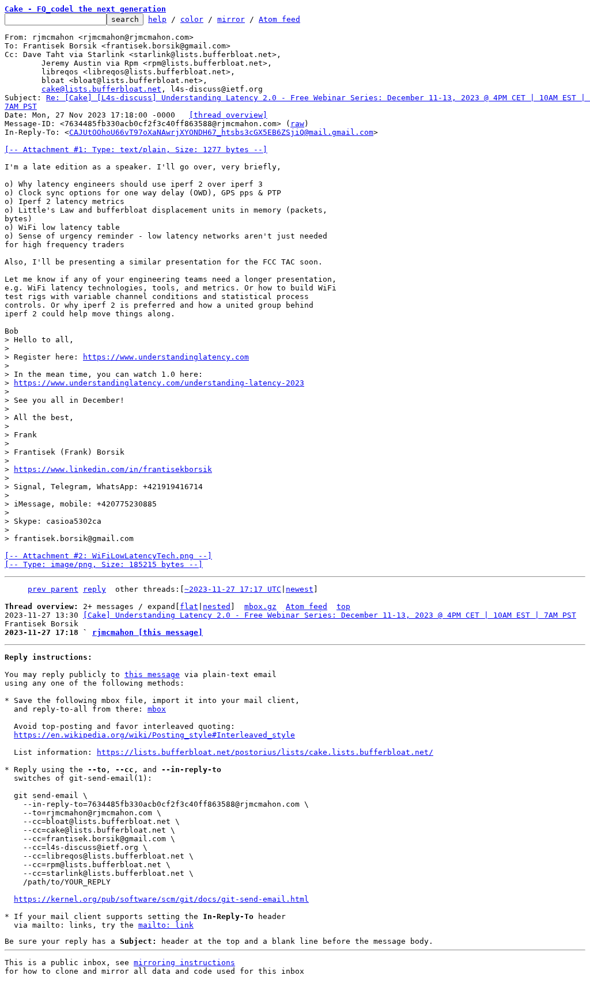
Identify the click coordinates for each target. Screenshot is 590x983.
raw (297, 123)
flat (189, 606)
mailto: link (166, 925)
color (191, 19)
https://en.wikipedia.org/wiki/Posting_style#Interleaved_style (154, 735)
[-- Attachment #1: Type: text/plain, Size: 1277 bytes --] (136, 149)
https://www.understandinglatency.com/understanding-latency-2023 (159, 383)
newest (299, 589)
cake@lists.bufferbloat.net (101, 89)
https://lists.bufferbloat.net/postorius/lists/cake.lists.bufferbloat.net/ (265, 752)
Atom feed (279, 19)
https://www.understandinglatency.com (166, 357)
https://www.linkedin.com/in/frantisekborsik (113, 469)
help (157, 19)
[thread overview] (228, 115)
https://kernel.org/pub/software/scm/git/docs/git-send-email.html (161, 899)
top (343, 606)
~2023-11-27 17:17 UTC (232, 589)
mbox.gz (260, 606)
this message (152, 674)
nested (216, 606)
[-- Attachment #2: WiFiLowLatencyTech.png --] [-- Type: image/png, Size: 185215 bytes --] (108, 560)
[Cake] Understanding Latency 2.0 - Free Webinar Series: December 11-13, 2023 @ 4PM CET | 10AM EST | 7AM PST (329, 615)
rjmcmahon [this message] (147, 632)
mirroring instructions (184, 962)
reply (94, 589)
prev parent (53, 589)
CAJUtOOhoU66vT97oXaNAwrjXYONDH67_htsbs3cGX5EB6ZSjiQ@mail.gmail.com (221, 132)
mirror (231, 19)
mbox (157, 709)
